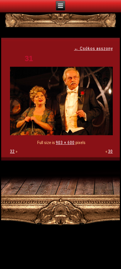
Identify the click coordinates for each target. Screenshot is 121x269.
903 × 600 (65, 142)
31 (29, 58)
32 (12, 151)
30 (110, 151)
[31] (63, 133)
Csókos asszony (93, 48)
